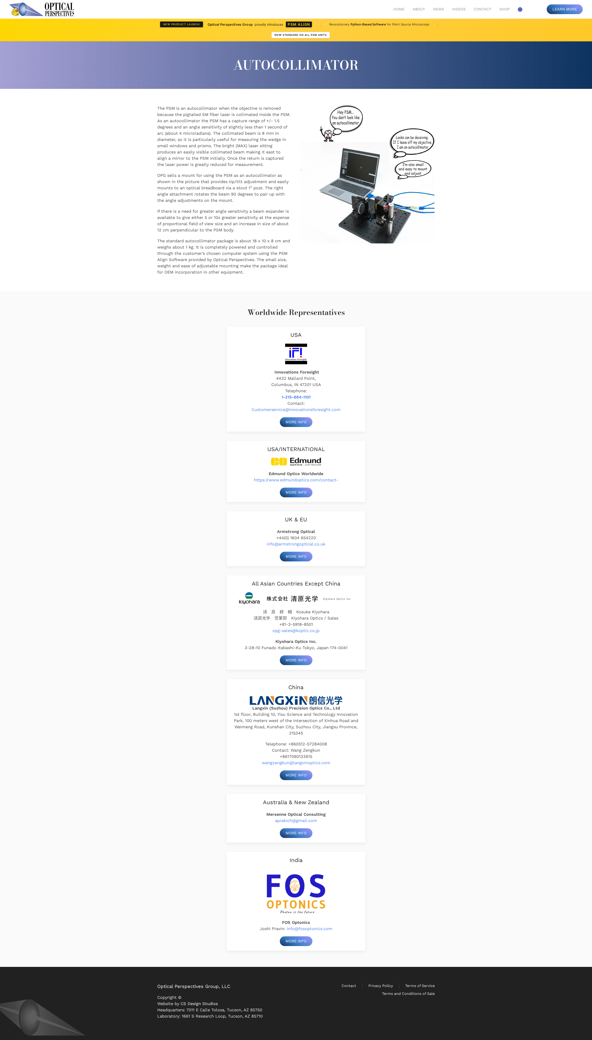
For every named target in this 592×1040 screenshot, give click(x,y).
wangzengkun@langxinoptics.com (296, 762)
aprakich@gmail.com (296, 820)
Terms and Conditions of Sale (408, 993)
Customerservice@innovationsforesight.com (296, 409)
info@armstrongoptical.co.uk (296, 544)
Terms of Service (420, 986)
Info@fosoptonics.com (309, 928)
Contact (482, 9)
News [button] (438, 9)
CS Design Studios (199, 1003)
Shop (505, 9)
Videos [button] (459, 9)
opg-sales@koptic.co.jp (296, 630)
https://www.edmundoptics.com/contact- (296, 479)
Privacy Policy (380, 986)
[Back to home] (41, 9)
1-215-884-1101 (296, 397)
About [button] (419, 9)
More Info (296, 422)
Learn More (564, 9)
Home (398, 9)
